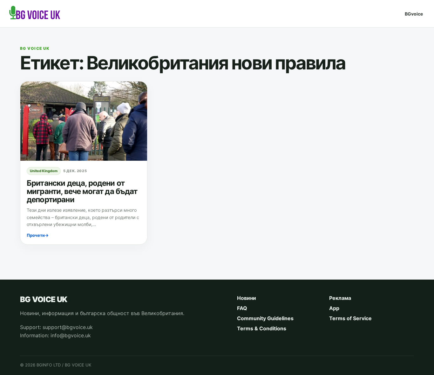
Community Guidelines (265, 318)
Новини (246, 298)
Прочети (38, 235)
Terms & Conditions (261, 328)
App (334, 308)
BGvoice (414, 13)
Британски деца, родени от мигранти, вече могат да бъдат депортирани (82, 191)
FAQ (242, 308)
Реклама (340, 298)
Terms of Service (350, 318)
